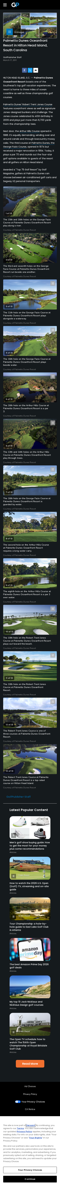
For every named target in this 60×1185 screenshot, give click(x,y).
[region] (30, 1150)
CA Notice (30, 1109)
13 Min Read (24, 915)
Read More (30, 1064)
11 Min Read (23, 875)
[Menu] (5, 5)
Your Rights (35, 1137)
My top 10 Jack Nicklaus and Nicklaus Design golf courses (26, 1003)
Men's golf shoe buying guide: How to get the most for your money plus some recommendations (30, 845)
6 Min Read (23, 834)
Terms (20, 1128)
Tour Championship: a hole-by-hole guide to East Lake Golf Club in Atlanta (29, 927)
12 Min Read (24, 1031)
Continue (30, 1179)
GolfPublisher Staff (18, 797)
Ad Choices (30, 1086)
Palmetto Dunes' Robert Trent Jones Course (27, 104)
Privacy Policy (30, 1094)
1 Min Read (23, 956)
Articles (13, 852)
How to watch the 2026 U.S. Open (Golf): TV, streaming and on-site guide (29, 886)
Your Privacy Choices (33, 1101)
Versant (30, 1125)
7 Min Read (23, 994)
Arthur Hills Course (30, 131)
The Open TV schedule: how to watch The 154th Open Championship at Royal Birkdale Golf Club (28, 1044)
